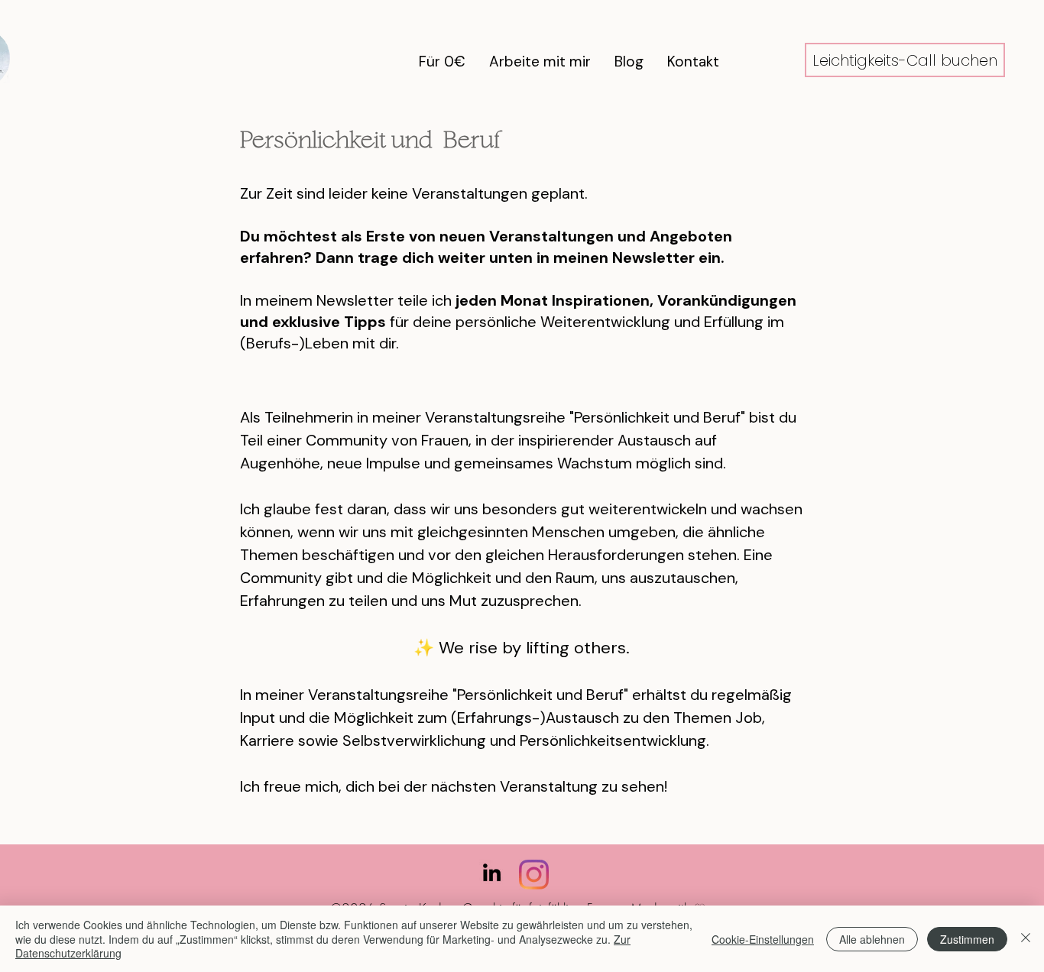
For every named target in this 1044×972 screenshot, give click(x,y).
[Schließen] (1025, 939)
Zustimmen (967, 939)
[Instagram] (534, 874)
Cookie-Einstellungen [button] (763, 939)
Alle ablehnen (872, 939)
